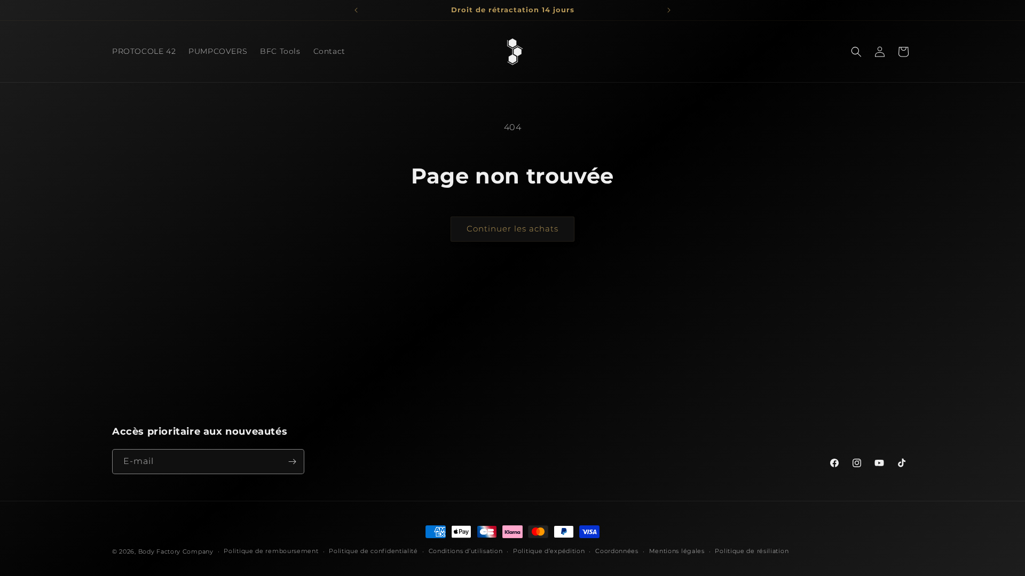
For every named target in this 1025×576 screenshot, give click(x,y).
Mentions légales (677, 551)
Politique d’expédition (549, 551)
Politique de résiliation (752, 551)
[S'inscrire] (292, 461)
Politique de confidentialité (373, 551)
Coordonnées (616, 551)
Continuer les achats (512, 228)
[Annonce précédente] (356, 10)
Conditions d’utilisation (466, 551)
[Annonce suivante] (669, 10)
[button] (856, 51)
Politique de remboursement (271, 551)
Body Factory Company (176, 551)
